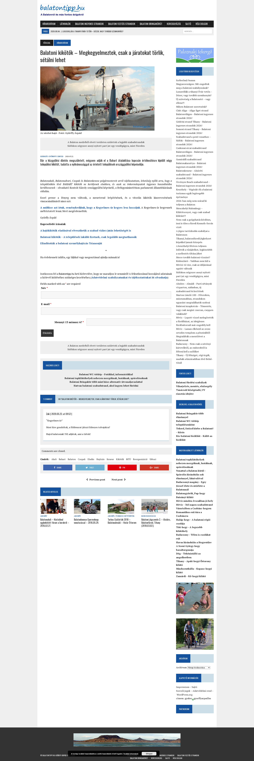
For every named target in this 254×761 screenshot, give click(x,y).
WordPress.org (184, 694)
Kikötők (120, 459)
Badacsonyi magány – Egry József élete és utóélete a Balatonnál (191, 485)
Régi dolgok (202, 24)
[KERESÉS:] (197, 31)
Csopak (81, 459)
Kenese (110, 459)
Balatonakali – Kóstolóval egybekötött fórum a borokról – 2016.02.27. (54, 522)
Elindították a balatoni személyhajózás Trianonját (71, 243)
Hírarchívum (48, 24)
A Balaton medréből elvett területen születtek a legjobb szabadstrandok (106, 142)
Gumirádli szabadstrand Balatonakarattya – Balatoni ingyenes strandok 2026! (191, 163)
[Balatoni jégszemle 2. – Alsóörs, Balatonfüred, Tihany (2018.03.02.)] (154, 511)
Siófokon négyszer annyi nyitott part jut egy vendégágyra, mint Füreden (106, 145)
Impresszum (182, 687)
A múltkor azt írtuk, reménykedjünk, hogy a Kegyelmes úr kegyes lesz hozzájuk (90, 207)
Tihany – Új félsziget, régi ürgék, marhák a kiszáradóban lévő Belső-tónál (194, 359)
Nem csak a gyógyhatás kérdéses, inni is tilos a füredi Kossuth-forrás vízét (194, 223)
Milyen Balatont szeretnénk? (191, 106)
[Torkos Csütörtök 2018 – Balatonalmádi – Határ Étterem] (121, 511)
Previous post (97, 479)
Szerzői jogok (183, 690)
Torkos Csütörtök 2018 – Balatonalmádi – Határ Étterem (122, 521)
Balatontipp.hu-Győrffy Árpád (54, 755)
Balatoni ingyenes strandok (89, 24)
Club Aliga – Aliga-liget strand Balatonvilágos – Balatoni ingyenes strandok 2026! (194, 114)
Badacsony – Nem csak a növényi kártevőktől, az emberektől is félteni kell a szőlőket (193, 347)
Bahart (62, 459)
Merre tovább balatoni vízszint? (193, 257)
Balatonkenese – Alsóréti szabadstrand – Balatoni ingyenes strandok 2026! (194, 174)
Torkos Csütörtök (125, 516)
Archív (43, 516)
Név (44, 288)
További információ (130, 754)
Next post (117, 479)
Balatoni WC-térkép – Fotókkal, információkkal (106, 374)
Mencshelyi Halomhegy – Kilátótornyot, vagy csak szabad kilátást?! (193, 212)
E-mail (46, 304)
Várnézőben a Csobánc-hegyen (193, 508)
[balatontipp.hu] (67, 10)
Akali (54, 459)
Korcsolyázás (174, 24)
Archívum (181, 667)
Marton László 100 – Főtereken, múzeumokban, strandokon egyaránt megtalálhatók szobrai (193, 298)
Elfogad (149, 753)
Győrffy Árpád (56, 156)
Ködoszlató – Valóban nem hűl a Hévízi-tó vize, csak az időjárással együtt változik (193, 264)
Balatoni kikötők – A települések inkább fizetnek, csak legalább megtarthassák (88, 237)
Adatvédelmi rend (202, 690)
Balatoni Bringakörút (151, 24)
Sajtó (188, 24)
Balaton (72, 459)
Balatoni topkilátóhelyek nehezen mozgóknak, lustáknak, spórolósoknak (106, 378)
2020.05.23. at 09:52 (61, 414)
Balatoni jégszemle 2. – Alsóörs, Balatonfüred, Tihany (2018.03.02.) (156, 522)
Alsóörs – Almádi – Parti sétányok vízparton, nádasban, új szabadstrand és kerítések (194, 287)
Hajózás (100, 459)
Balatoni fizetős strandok (121, 24)
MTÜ (128, 459)
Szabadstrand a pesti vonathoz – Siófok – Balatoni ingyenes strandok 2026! (193, 140)
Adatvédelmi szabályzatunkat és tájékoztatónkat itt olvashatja (129, 277)
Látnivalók (65, 24)
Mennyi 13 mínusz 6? (69, 322)
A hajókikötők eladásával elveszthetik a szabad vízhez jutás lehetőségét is (85, 230)
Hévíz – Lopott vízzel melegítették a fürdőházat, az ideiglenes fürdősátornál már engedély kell (195, 321)
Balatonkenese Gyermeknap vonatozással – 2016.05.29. (86, 521)
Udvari (153, 459)
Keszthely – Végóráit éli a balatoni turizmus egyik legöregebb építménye (194, 193)
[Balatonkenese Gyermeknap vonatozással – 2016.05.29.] (87, 511)
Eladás (91, 459)
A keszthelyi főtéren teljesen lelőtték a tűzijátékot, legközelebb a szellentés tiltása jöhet (194, 249)
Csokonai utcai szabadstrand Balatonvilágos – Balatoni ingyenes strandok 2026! (194, 151)
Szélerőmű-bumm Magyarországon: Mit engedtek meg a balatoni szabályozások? (192, 84)
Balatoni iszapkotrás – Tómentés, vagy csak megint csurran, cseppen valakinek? (194, 310)
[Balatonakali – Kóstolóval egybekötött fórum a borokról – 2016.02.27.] (53, 511)
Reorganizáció (140, 459)
